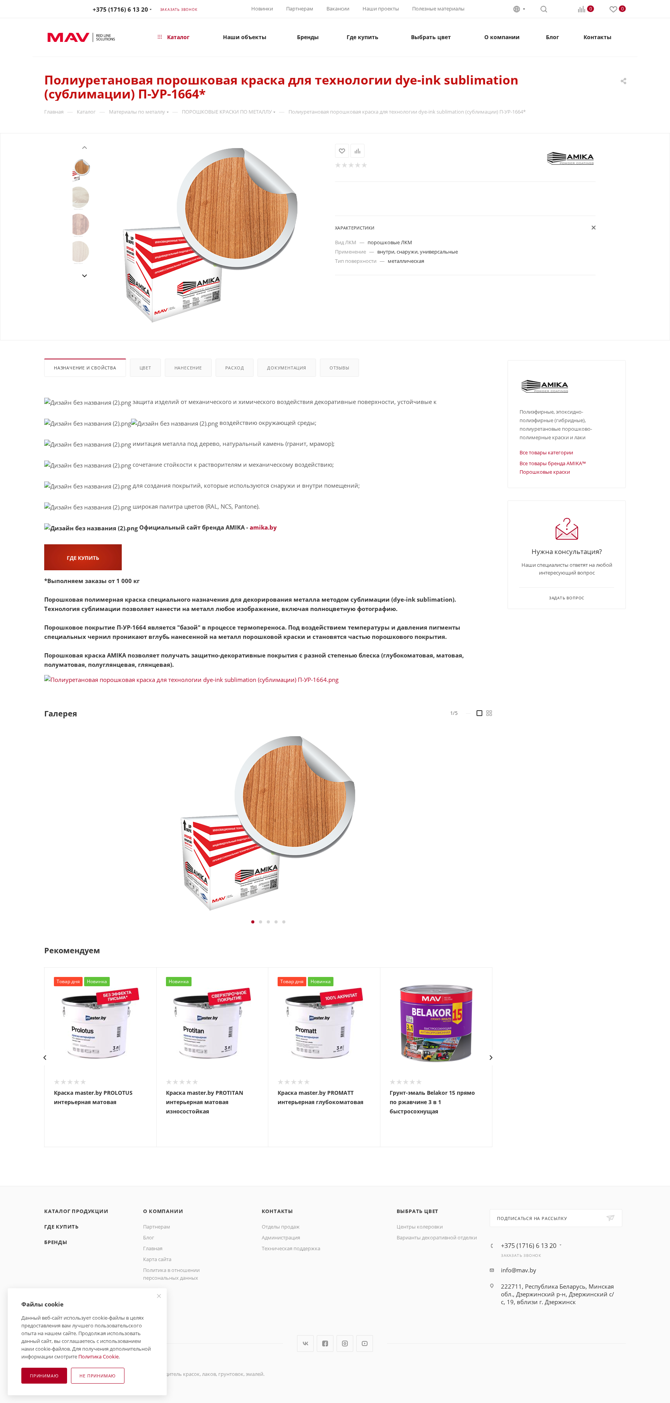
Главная (152, 1248)
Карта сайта (157, 1259)
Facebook (325, 1343)
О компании (163, 1211)
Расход (234, 368)
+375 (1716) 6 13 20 (120, 9)
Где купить (61, 1226)
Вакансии (337, 8)
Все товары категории (546, 452)
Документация (286, 368)
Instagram (345, 1343)
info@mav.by (518, 1270)
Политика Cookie (98, 1356)
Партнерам (299, 8)
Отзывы (339, 368)
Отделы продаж (281, 1226)
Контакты (277, 1211)
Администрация (281, 1237)
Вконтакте (305, 1343)
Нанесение (188, 368)
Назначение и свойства (85, 368)
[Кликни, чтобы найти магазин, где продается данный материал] (83, 557)
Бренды (55, 1242)
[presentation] (84, 146)
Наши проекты (381, 8)
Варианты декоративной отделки (437, 1237)
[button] (253, 922)
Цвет (145, 368)
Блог (148, 1237)
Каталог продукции (76, 1211)
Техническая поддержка (291, 1248)
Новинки (262, 8)
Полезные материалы (438, 8)
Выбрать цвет (418, 1211)
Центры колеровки (420, 1226)
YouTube (364, 1343)
